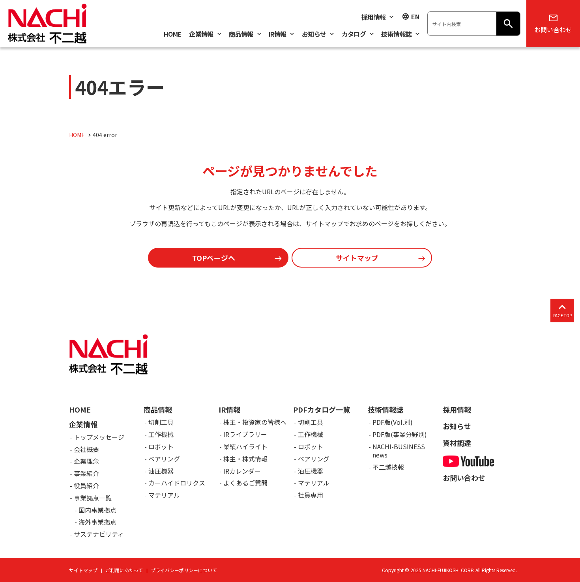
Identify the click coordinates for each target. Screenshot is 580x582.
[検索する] (508, 23)
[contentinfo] (290, 448)
